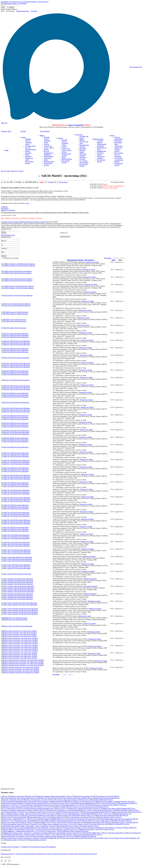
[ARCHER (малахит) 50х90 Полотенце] (14, 312)
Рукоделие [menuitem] (117, 140)
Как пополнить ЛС (135, 67)
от (5, 241)
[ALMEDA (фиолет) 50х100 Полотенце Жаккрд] (17, 286)
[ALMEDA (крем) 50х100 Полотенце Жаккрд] (16, 279)
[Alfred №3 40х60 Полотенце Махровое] (14, 371)
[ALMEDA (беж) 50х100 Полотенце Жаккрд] (16, 271)
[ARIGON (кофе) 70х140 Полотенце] (13, 328)
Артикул (4, 248)
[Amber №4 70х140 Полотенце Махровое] (15, 512)
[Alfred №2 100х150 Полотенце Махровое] (15, 341)
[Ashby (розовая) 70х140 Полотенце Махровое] (17, 579)
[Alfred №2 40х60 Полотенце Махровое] (14, 348)
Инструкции (63, 182)
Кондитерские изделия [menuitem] (84, 146)
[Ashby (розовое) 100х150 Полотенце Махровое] (17, 586)
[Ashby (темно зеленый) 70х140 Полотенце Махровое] (19, 608)
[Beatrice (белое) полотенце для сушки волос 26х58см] (19, 638)
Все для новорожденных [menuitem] (30, 148)
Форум (94, 854)
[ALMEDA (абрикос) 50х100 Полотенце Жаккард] (18, 264)
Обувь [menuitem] (27, 154)
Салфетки (4, 207)
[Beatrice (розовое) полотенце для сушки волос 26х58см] (20, 667)
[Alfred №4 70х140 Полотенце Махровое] (15, 402)
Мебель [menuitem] (81, 140)
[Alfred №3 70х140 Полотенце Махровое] (15, 380)
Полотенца (4, 208)
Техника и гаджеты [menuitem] (82, 158)
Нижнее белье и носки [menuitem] (66, 154)
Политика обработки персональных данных (36, 854)
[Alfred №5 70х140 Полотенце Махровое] (15, 430)
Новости (19, 854)
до (2, 244)
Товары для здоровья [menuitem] (101, 157)
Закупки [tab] (23, 131)
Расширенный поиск (8, 235)
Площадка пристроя (85, 854)
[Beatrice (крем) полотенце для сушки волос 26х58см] (19, 653)
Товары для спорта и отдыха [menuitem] (118, 149)
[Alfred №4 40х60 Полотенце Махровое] (14, 393)
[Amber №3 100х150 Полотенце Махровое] (15, 475)
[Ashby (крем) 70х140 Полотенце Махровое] (16, 574)
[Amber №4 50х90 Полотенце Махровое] (15, 505)
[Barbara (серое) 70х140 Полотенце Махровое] (16, 626)
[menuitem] (6, 150)
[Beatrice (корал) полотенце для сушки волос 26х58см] (19, 645)
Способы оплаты (6, 847)
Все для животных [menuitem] (117, 155)
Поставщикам (51, 847)
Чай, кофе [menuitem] (82, 148)
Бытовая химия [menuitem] (82, 151)
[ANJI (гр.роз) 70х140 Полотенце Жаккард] (16, 304)
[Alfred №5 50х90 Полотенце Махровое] (14, 423)
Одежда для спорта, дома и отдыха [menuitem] (49, 147)
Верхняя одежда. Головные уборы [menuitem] (28, 141)
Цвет (2, 252)
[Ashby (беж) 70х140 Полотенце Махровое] (16, 550)
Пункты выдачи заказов (60, 854)
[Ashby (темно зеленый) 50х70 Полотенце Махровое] (19, 603)
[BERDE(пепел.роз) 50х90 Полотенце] (14, 618)
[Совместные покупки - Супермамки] (13, 3)
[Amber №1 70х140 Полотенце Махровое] (15, 460)
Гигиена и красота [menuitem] (100, 153)
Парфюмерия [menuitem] (101, 151)
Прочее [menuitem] (116, 161)
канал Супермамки (75, 125)
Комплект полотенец (8, 210)
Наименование (6, 237)
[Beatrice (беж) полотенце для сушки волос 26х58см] (19, 631)
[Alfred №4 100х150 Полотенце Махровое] (15, 386)
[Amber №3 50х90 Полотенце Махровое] (15, 483)
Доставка (33, 11)
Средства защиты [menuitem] (100, 141)
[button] (54, 267)
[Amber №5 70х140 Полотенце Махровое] (15, 535)
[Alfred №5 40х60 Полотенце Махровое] (14, 415)
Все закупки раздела (29, 162)
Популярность (89, 260)
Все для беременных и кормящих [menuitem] (48, 152)
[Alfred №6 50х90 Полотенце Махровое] (14, 447)
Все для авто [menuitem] (118, 153)
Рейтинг (80, 260)
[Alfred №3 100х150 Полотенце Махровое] (15, 363)
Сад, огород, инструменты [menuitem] (83, 161)
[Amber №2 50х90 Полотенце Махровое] (15, 468)
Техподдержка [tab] (45, 131)
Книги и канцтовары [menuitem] (118, 138)
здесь (27, 203)
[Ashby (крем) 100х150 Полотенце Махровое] (16, 557)
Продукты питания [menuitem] (82, 154)
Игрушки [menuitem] (28, 156)
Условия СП (52, 182)
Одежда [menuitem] (46, 144)
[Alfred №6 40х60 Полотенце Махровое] (14, 438)
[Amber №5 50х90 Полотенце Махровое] (15, 527)
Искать (12, 7)
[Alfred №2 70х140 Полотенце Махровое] (15, 358)
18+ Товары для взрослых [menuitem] (118, 159)
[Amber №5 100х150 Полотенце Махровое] (15, 520)
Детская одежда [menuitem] (30, 146)
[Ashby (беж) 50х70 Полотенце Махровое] (15, 542)
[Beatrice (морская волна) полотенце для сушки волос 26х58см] (22, 660)
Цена (2, 241)
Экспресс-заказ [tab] (6, 131)
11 (121, 258)
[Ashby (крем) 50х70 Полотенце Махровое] (15, 565)
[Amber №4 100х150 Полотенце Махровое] (15, 497)
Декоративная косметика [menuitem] (101, 145)
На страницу (107, 258)
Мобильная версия (22, 11)
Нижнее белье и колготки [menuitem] (48, 157)
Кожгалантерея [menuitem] (49, 161)
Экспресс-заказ (73, 854)
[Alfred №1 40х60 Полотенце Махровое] (14, 333)
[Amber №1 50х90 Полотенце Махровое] (15, 453)
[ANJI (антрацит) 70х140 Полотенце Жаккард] (17, 295)
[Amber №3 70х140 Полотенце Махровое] (15, 490)
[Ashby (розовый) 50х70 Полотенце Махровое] (17, 594)
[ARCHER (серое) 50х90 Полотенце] (13, 319)
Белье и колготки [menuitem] (28, 152)
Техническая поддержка (38, 847)
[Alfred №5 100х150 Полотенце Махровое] (15, 408)
